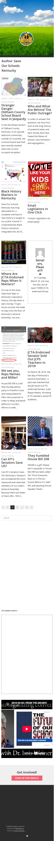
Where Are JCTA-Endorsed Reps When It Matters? (12, 278)
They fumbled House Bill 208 (38, 457)
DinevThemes (19, 831)
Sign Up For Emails (27, 778)
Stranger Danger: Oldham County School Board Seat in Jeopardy (13, 112)
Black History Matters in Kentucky (11, 194)
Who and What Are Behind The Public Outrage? (40, 109)
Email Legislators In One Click (38, 208)
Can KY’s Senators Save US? (12, 462)
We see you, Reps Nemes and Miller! (10, 374)
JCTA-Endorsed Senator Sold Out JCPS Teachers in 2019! (39, 359)
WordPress (20, 828)
